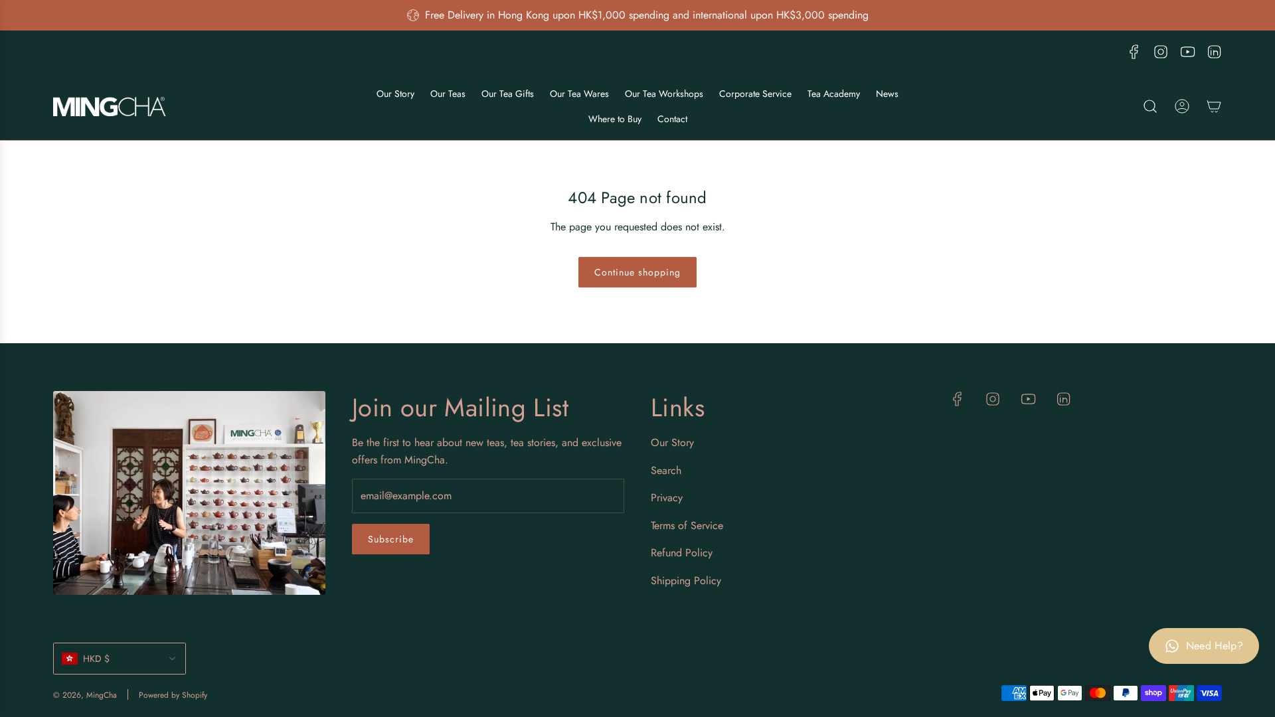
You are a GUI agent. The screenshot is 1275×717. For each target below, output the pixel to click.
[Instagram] (1161, 52)
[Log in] (1182, 106)
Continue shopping (637, 272)
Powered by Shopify (173, 695)
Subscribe (391, 539)
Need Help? (1214, 645)
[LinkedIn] (1214, 52)
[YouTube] (1187, 52)
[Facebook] (1134, 52)
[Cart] (1214, 106)
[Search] (1150, 106)
